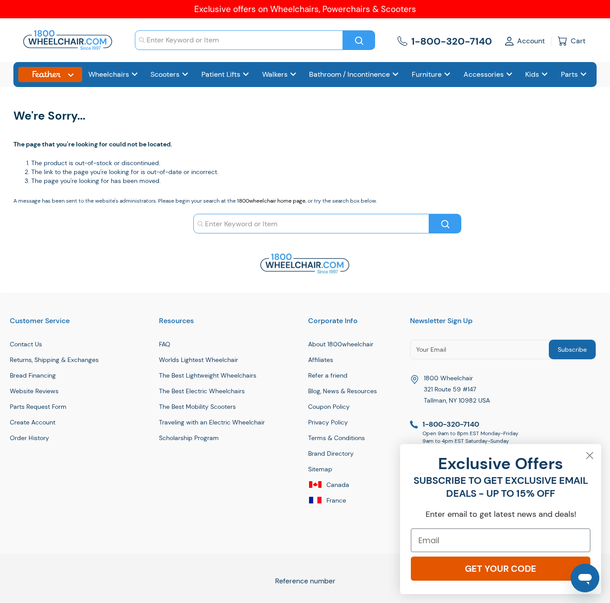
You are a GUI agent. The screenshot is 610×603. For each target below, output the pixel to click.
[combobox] (239, 40)
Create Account (32, 422)
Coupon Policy (329, 407)
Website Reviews (34, 391)
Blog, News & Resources (342, 391)
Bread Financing (33, 375)
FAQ (164, 344)
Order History (29, 438)
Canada (337, 485)
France (335, 500)
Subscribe (572, 349)
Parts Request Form (38, 407)
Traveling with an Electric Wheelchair (212, 422)
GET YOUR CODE (500, 568)
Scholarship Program (189, 438)
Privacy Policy (328, 422)
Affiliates (320, 360)
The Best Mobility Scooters (197, 407)
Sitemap (320, 469)
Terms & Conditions (336, 438)
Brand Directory (331, 453)
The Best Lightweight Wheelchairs (207, 375)
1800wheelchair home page (271, 200)
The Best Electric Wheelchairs (202, 391)
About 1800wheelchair (340, 344)
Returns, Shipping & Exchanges (54, 360)
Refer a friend (327, 375)
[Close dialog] (589, 455)
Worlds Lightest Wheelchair (198, 360)
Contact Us (26, 344)
